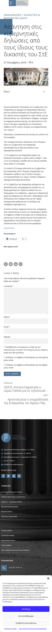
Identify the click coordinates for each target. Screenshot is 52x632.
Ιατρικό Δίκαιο (6, 511)
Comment (9, 286)
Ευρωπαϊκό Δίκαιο (8, 540)
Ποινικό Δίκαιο (6, 530)
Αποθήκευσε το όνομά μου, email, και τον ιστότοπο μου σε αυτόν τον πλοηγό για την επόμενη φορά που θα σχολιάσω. (26, 350)
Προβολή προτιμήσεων (26, 623)
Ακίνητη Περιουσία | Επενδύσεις (13, 497)
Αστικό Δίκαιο (6, 545)
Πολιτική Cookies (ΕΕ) (9, 516)
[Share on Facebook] (6, 264)
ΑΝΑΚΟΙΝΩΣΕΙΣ (12, 14)
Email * (7, 327)
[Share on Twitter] (11, 264)
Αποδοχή (26, 609)
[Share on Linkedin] (16, 264)
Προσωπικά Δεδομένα (9, 507)
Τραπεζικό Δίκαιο (7, 535)
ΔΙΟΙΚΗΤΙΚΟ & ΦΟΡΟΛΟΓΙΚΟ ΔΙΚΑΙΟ (22, 16)
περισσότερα (9, 228)
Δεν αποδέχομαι (26, 616)
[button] (48, 578)
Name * (7, 317)
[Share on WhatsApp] (21, 264)
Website (7, 337)
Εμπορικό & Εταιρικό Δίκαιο (11, 492)
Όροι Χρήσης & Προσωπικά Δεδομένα (33, 629)
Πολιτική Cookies (10, 629)
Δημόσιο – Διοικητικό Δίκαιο (11, 502)
